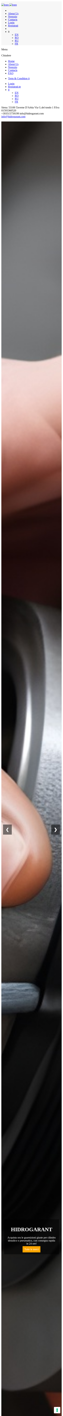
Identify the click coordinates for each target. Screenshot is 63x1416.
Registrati (13, 25)
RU (17, 40)
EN (16, 34)
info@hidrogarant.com (13, 116)
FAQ (10, 73)
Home (11, 61)
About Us (13, 13)
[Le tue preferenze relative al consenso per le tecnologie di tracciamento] (57, 1410)
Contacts (12, 19)
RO (17, 37)
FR (16, 43)
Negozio (12, 16)
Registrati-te (14, 86)
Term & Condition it (19, 78)
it (8, 89)
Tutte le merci (31, 1249)
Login (11, 22)
